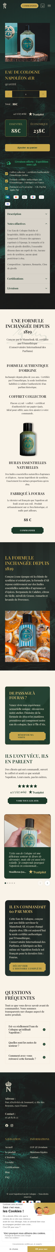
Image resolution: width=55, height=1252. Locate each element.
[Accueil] (5, 6)
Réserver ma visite (26, 736)
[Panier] (43, 6)
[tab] (5, 883)
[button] (16, 128)
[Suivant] (47, 883)
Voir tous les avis (27, 800)
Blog (7, 1172)
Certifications (12, 1167)
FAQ (7, 1177)
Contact (34, 1157)
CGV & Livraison (38, 1147)
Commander (30, 5)
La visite (9, 1162)
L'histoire (10, 1157)
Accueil (9, 1147)
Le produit (10, 1152)
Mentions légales (38, 1152)
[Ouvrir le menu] (49, 5)
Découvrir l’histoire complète (27, 967)
